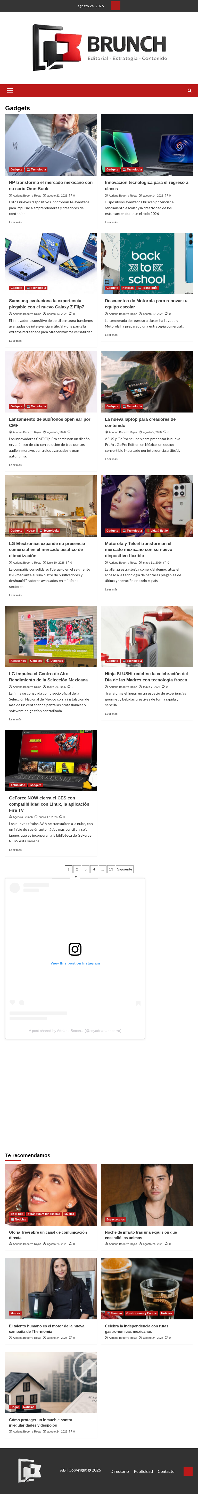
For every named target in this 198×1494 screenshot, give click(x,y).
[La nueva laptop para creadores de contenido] (147, 382)
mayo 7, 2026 (151, 686)
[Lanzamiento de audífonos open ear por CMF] (51, 382)
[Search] (189, 90)
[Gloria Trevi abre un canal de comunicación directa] (51, 1195)
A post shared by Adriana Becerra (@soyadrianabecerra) (75, 1031)
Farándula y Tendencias (44, 1213)
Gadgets (16, 169)
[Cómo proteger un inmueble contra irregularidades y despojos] (51, 1382)
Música (69, 1213)
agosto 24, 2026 (57, 1244)
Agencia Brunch (23, 817)
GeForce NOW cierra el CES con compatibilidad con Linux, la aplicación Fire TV (49, 804)
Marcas (15, 1313)
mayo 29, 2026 (56, 686)
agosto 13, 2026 (57, 313)
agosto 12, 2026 (153, 313)
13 (111, 869)
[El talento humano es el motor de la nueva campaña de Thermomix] (51, 1288)
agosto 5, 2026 (56, 432)
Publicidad (143, 1471)
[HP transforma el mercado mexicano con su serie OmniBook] (51, 145)
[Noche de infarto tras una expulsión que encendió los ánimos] (147, 1195)
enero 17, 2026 (48, 817)
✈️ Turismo (114, 1313)
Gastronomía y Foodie (141, 1313)
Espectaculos (115, 1219)
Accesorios (18, 660)
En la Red (17, 1213)
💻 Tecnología (36, 169)
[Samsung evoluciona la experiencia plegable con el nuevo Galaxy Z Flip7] (51, 263)
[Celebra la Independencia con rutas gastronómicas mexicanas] (147, 1288)
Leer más (15, 222)
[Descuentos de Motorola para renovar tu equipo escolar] (147, 263)
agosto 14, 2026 (153, 195)
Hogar (31, 530)
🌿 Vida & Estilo (157, 530)
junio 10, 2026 (55, 562)
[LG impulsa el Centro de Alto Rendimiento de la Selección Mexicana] (51, 636)
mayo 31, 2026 (152, 562)
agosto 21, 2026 (57, 195)
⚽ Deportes (54, 660)
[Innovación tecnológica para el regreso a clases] (147, 145)
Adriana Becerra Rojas (27, 195)
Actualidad (18, 785)
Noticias (128, 287)
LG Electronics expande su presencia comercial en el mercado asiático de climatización (47, 549)
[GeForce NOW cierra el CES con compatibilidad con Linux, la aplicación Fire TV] (51, 760)
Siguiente (124, 869)
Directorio (119, 1471)
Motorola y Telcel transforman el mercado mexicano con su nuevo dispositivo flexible (138, 549)
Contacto (166, 1471)
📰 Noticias (18, 1219)
